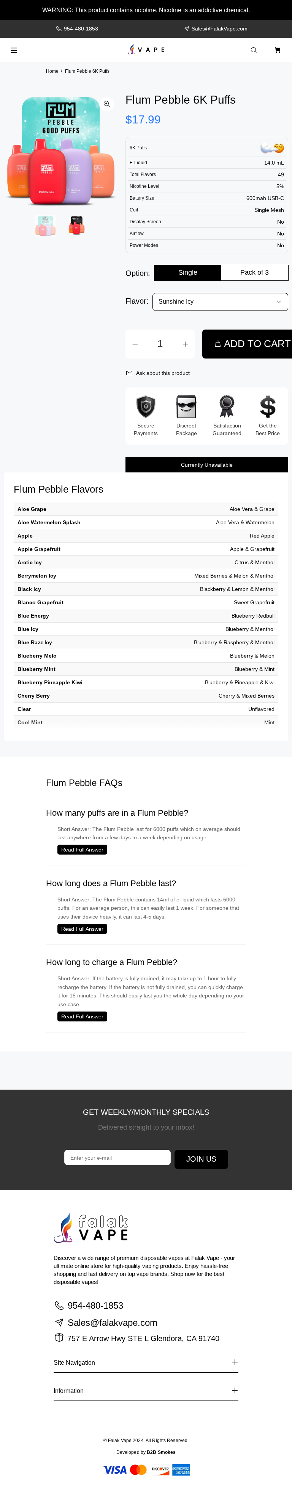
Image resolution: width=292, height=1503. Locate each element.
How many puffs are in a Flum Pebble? (117, 813)
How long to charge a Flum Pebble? (111, 962)
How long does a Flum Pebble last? (111, 883)
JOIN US (201, 1159)
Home (52, 71)
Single (187, 272)
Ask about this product (163, 373)
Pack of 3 (254, 272)
